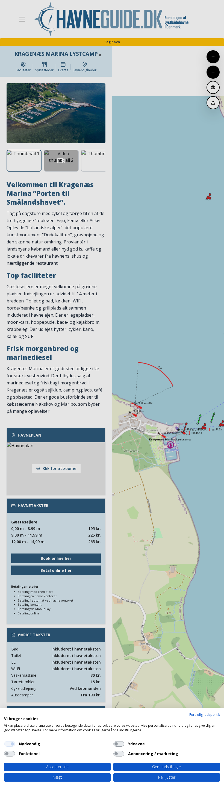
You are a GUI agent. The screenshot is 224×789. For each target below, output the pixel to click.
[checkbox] (9, 744)
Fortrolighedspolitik (204, 714)
